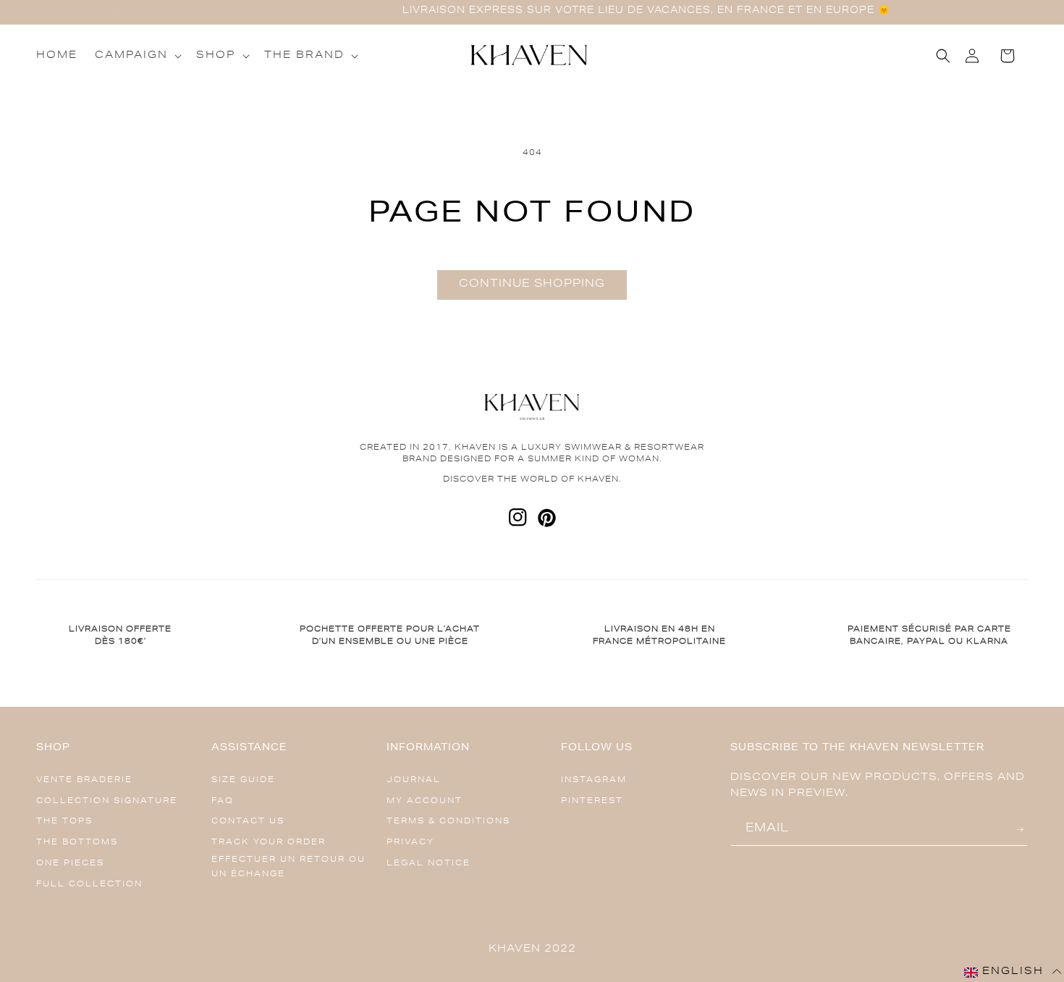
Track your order (268, 843)
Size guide (243, 780)
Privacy (410, 843)
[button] (136, 56)
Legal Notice (428, 864)
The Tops (64, 822)
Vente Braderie (84, 780)
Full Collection (89, 885)
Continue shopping (532, 284)
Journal (414, 780)
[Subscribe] (1021, 830)
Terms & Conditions (448, 822)
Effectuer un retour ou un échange (288, 867)
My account (425, 801)
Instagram (594, 780)
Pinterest (592, 801)
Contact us (247, 822)
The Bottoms (77, 843)
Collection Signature (106, 801)
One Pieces (70, 864)
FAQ (222, 801)
